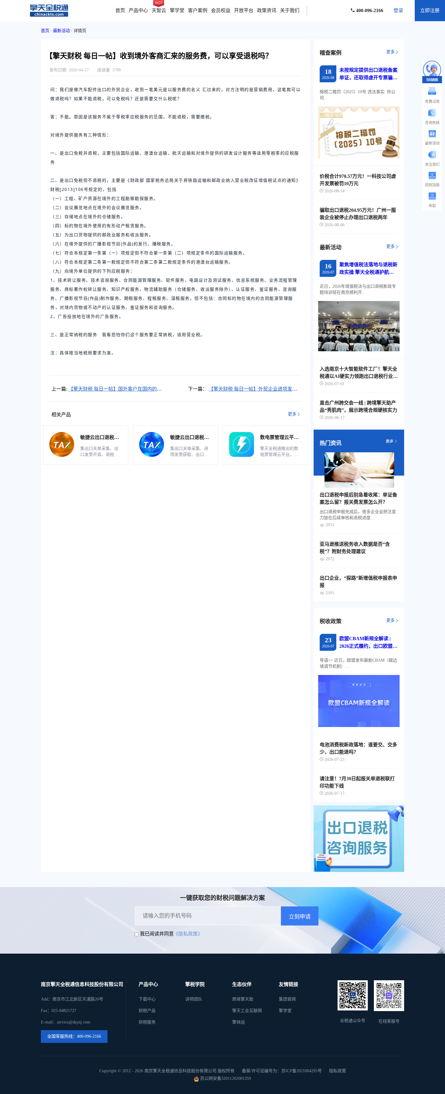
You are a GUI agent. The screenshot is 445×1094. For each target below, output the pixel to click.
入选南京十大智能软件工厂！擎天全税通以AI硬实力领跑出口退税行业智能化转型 (359, 372)
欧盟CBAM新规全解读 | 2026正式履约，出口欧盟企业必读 (368, 643)
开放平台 (243, 10)
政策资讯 (266, 10)
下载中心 (147, 999)
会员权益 (220, 10)
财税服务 (147, 1022)
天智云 (159, 10)
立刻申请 (300, 917)
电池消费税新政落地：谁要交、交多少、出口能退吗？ (358, 748)
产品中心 (138, 10)
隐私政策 (337, 1071)
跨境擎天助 (242, 999)
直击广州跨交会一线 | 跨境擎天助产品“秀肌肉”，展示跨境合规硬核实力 (358, 406)
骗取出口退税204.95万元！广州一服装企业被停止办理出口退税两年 (358, 214)
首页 (120, 10)
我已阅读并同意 (157, 933)
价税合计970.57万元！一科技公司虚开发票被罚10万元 (358, 180)
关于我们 (289, 10)
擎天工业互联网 (247, 1010)
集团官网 (287, 999)
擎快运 (238, 1022)
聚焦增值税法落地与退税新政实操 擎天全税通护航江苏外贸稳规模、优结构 (368, 269)
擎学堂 (177, 10)
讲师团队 (193, 999)
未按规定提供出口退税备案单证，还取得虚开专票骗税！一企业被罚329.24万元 (368, 74)
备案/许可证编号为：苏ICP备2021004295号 (282, 1071)
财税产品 (147, 1010)
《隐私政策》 (188, 933)
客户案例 (197, 10)
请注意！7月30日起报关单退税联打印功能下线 (357, 782)
